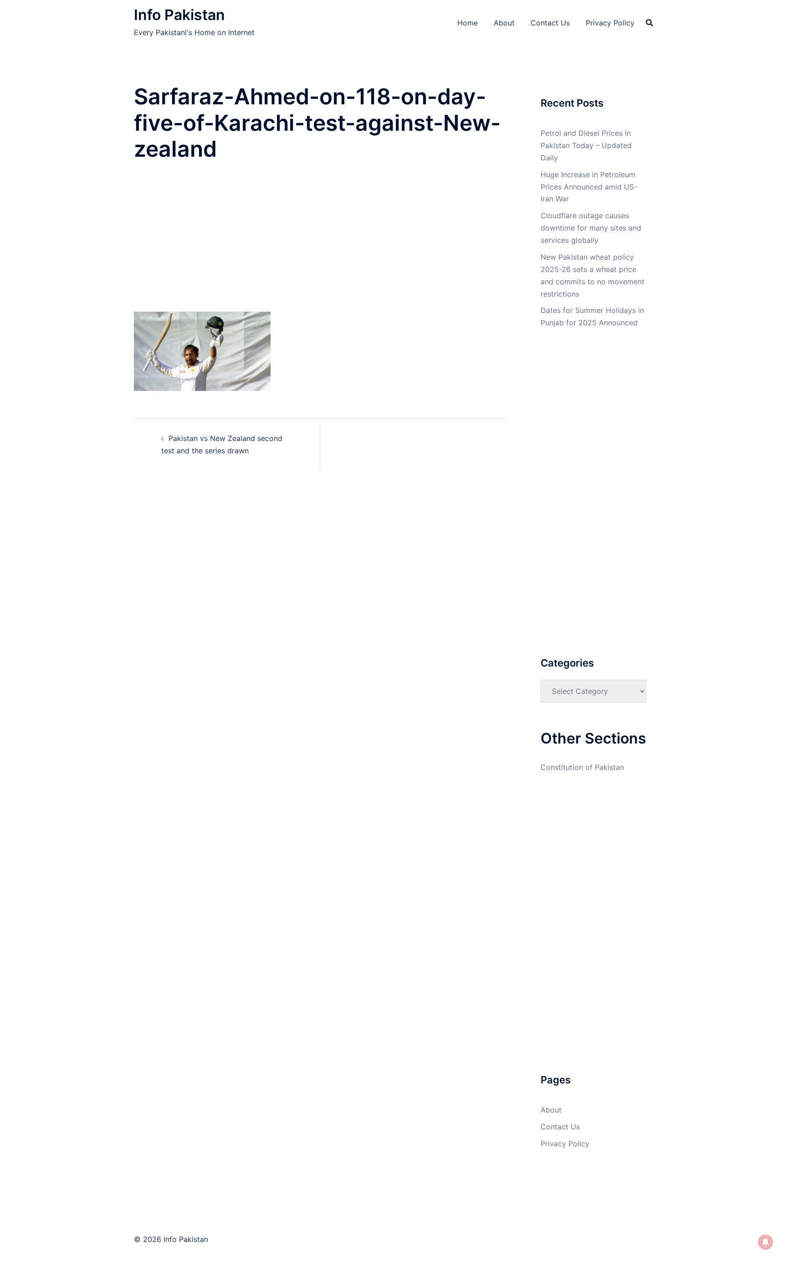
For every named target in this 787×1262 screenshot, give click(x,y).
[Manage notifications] (765, 1242)
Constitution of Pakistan (582, 767)
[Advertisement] (320, 244)
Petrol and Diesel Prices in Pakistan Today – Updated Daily (586, 145)
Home (467, 22)
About (504, 22)
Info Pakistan (179, 15)
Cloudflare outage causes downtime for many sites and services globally (591, 228)
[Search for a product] (649, 22)
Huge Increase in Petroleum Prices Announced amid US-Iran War (589, 187)
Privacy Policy (610, 22)
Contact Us (550, 22)
